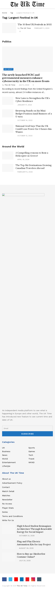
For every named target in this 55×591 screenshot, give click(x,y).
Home (4, 13)
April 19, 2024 (23, 159)
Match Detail (8, 491)
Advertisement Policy (12, 483)
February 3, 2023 (41, 28)
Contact (6, 487)
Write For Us (8, 520)
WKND (31, 462)
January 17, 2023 (24, 105)
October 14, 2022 (24, 120)
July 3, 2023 (23, 85)
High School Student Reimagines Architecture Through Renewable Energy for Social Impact (34, 529)
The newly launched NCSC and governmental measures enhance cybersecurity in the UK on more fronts (25, 78)
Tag (11, 13)
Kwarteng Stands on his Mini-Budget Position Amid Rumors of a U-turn (34, 113)
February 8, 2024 (25, 172)
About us (6, 479)
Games (31, 451)
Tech (30, 455)
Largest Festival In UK (25, 13)
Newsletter (7, 499)
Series (5, 512)
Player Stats (8, 508)
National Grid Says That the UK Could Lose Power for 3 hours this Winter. (34, 129)
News (4, 455)
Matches (6, 495)
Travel (31, 459)
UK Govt (8, 69)
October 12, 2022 (24, 136)
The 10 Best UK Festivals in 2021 (34, 24)
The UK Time (25, 28)
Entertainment (9, 462)
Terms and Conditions (12, 516)
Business (6, 451)
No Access (7, 504)
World (5, 459)
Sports (31, 448)
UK (3, 448)
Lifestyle (6, 466)
